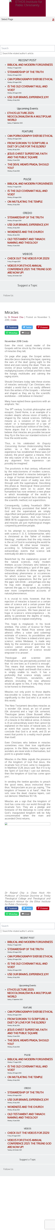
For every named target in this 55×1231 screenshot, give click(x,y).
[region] (27, 35)
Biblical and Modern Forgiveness (30, 64)
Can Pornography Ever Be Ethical (30, 79)
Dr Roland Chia (16, 317)
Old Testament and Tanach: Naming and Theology (26, 240)
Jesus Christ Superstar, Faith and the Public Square (27, 155)
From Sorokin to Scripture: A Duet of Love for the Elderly (27, 144)
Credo (14, 320)
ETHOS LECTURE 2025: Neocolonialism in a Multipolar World (29, 116)
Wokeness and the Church (25, 231)
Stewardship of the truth (25, 71)
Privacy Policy (12, 1211)
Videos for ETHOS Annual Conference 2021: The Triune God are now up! (29, 269)
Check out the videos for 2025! (28, 258)
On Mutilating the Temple (25, 201)
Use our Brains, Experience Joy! (28, 97)
